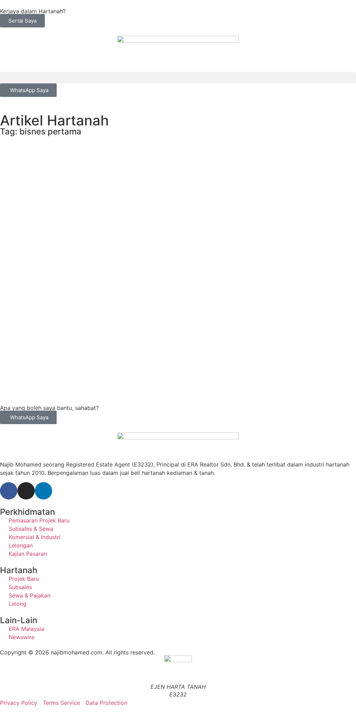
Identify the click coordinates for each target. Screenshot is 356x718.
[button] (178, 77)
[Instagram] (26, 491)
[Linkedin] (43, 491)
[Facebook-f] (8, 491)
